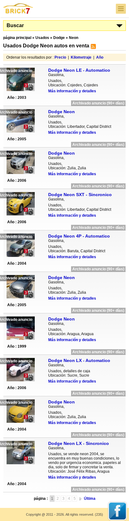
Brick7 (18, 8)
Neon (73, 38)
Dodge (59, 38)
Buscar (15, 25)
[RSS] (92, 48)
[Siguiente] (80, 498)
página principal (17, 38)
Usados (42, 38)
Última (89, 498)
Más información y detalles (72, 91)
